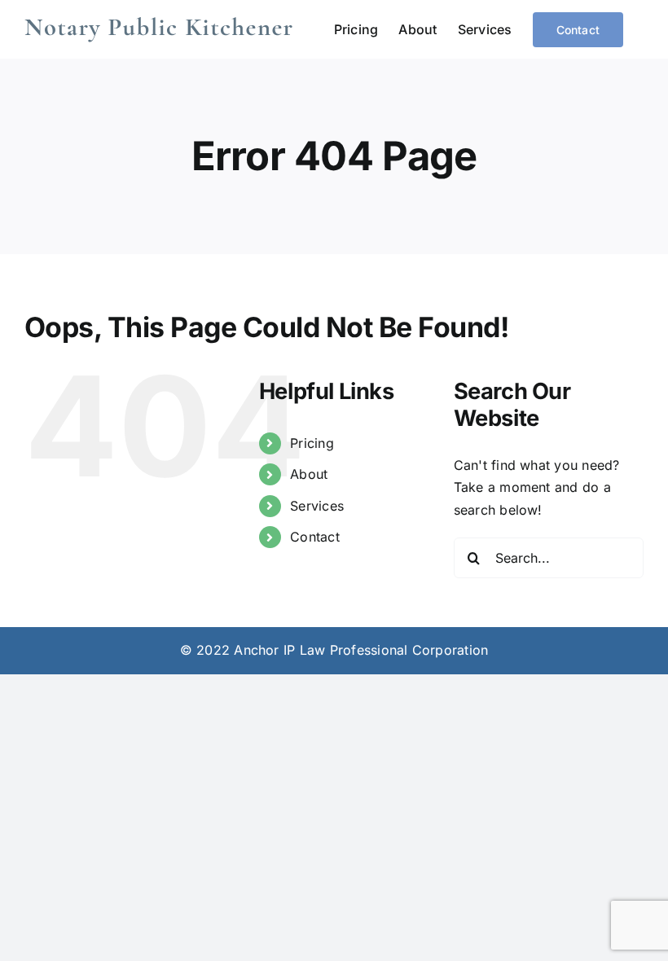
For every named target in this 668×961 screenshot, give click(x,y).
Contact (315, 537)
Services (317, 506)
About (308, 474)
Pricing (312, 443)
